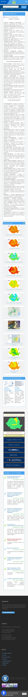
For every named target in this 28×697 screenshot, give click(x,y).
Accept (24, 693)
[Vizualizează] (14, 450)
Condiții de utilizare (7, 653)
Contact (4, 655)
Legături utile (6, 663)
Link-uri (7, 17)
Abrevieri (5, 659)
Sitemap (4, 665)
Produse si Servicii (14, 445)
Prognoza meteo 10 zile (14, 439)
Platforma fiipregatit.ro (14, 465)
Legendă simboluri (7, 661)
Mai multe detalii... (9, 695)
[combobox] (11, 7)
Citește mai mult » (8, 612)
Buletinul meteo (14, 455)
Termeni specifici (6, 657)
